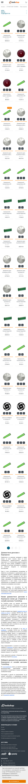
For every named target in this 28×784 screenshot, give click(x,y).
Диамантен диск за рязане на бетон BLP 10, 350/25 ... (7, 66)
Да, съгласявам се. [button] (14, 781)
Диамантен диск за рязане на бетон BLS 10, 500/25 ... (21, 125)
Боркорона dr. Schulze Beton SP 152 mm (21, 184)
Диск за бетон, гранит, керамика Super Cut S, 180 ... (7, 96)
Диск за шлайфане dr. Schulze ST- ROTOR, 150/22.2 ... (7, 419)
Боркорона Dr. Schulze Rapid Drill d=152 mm (7, 243)
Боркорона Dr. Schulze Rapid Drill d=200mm (21, 301)
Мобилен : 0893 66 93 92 (9, 763)
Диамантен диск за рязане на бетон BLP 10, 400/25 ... (7, 154)
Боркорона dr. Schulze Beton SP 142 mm (21, 507)
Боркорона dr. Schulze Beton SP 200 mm (7, 37)
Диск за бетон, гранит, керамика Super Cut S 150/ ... (21, 66)
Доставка (4, 742)
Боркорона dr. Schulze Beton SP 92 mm (21, 478)
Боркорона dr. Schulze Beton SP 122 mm (7, 448)
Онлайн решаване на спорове (8, 738)
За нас (2, 727)
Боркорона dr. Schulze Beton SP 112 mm (21, 448)
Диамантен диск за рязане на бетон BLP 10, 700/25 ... (21, 243)
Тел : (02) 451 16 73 (7, 761)
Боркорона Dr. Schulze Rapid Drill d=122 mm (21, 331)
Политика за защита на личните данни (10, 736)
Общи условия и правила (7, 731)
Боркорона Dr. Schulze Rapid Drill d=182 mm (7, 331)
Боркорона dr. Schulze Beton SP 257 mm (21, 537)
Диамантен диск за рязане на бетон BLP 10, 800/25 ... (7, 272)
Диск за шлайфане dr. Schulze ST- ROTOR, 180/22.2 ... (21, 419)
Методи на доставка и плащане (9, 744)
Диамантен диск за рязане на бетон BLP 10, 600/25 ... (21, 154)
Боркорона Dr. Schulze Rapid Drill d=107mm (21, 213)
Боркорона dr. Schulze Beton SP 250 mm (7, 478)
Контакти (4, 758)
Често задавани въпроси (7, 733)
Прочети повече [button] (6, 777)
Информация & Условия (9, 725)
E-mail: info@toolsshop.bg (9, 765)
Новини (3, 729)
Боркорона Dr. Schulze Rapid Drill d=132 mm (7, 213)
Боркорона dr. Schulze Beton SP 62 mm (7, 184)
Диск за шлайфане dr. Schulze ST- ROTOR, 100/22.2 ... (7, 507)
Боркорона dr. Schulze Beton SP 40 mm (21, 360)
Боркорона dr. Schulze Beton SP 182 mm (7, 360)
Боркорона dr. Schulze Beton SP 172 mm (7, 537)
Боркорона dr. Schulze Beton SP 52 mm (21, 96)
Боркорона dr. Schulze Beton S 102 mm (7, 125)
